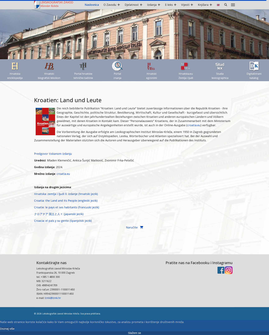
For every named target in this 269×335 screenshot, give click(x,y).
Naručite (133, 227)
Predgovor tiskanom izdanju (53, 154)
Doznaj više (7, 328)
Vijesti (185, 5)
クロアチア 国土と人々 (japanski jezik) (58, 214)
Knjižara (203, 5)
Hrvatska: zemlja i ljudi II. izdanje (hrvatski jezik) (66, 194)
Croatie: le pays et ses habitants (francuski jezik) (66, 207)
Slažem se (134, 333)
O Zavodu (110, 5)
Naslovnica (92, 5)
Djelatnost (132, 5)
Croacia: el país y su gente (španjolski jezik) (63, 221)
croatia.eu (194, 125)
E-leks (169, 5)
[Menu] (233, 5)
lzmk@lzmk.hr (53, 298)
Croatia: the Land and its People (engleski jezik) (65, 200)
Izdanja (152, 5)
